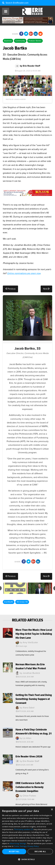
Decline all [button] (40, 851)
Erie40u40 (8, 602)
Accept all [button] (14, 851)
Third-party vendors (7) (23, 829)
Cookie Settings (20, 846)
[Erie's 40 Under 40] (15, 588)
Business (8, 41)
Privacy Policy (33, 846)
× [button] (52, 809)
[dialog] (27, 836)
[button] (27, 859)
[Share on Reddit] (40, 34)
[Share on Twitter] (26, 34)
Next (45, 289)
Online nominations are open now (23, 273)
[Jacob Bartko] (40, 588)
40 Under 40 (22, 602)
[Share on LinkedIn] (36, 34)
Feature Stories (35, 41)
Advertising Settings (18, 843)
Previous (11, 289)
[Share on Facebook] (21, 34)
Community (20, 41)
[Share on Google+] (31, 34)
